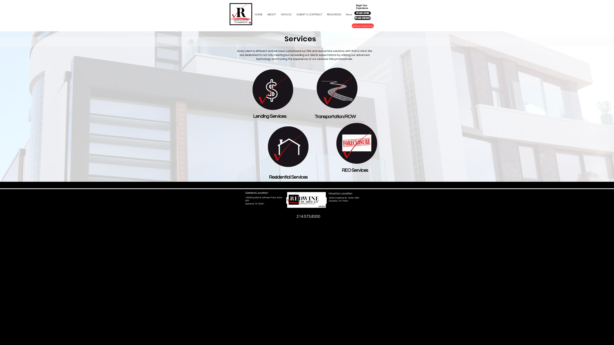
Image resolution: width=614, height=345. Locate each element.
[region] (287, 149)
